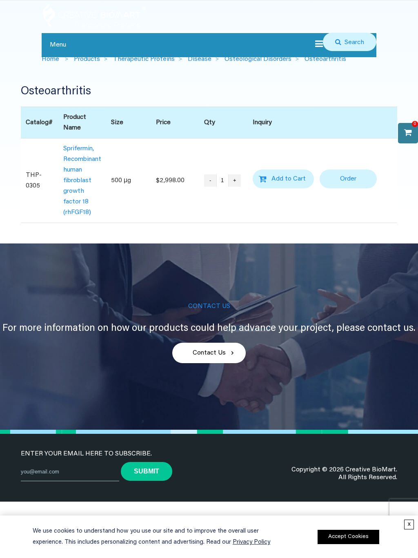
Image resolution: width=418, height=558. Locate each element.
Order (348, 179)
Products (87, 59)
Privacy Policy (251, 542)
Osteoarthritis (325, 59)
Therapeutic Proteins (144, 59)
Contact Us (209, 353)
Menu (58, 45)
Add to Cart (288, 179)
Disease (199, 59)
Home (50, 59)
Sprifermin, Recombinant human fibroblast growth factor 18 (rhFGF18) (82, 180)
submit (146, 471)
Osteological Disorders (258, 59)
